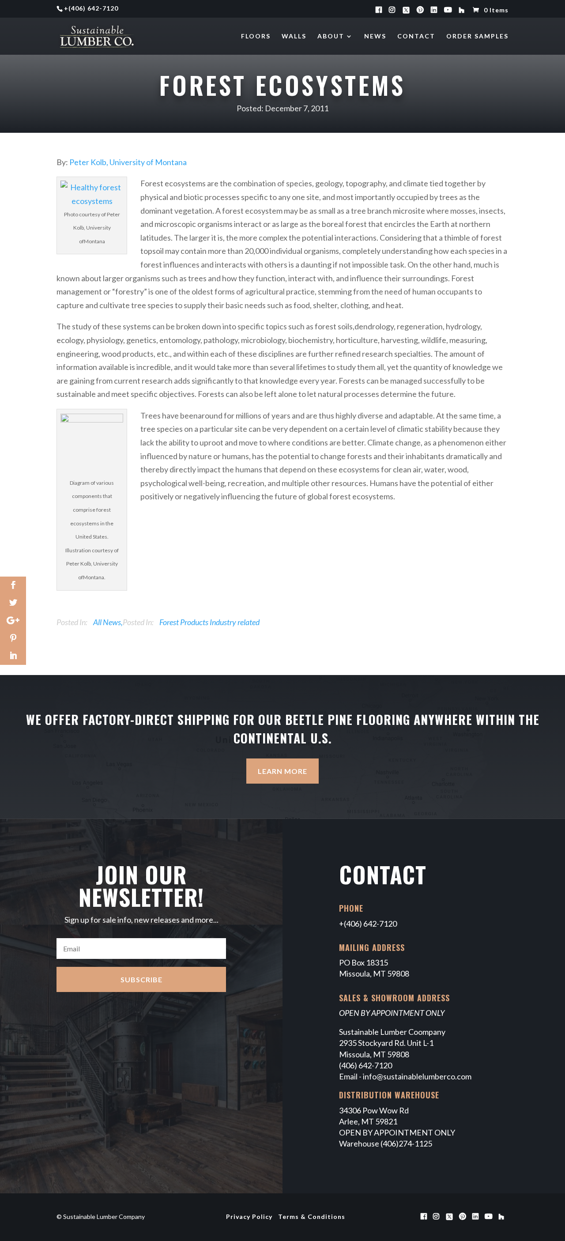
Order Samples (477, 36)
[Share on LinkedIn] (13, 656)
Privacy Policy (249, 1216)
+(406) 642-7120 (368, 923)
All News (107, 622)
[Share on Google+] (13, 621)
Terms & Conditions (311, 1216)
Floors (256, 36)
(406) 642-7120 (93, 8)
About (330, 36)
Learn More (282, 771)
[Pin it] (13, 638)
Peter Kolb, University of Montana (128, 162)
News (375, 36)
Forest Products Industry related (209, 622)
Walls (294, 36)
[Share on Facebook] (13, 585)
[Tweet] (13, 603)
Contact (416, 36)
